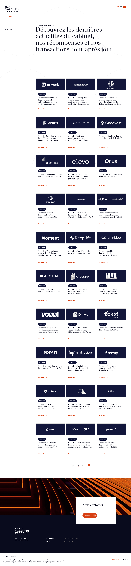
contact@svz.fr (68, 541)
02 (83, 465)
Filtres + (8, 29)
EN (121, 7)
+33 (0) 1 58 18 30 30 (71, 538)
